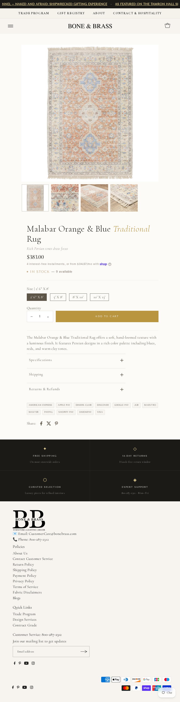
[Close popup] (136, 304)
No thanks (90, 398)
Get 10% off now (90, 383)
